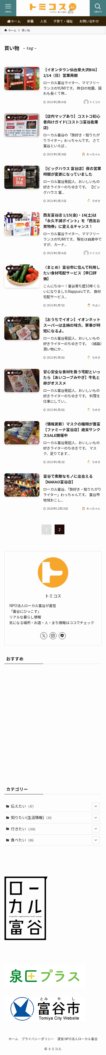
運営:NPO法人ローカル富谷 (77, 1038)
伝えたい (22, 806)
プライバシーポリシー (37, 1038)
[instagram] (53, 635)
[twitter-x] (43, 635)
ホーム (13, 1038)
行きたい (23, 828)
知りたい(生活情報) (31, 817)
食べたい (22, 840)
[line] (62, 635)
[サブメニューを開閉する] (95, 806)
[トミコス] (53, 8)
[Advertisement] (53, 723)
